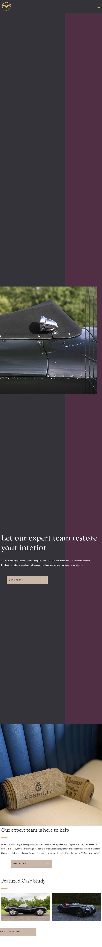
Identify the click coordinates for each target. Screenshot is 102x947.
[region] (48, 340)
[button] (99, 7)
